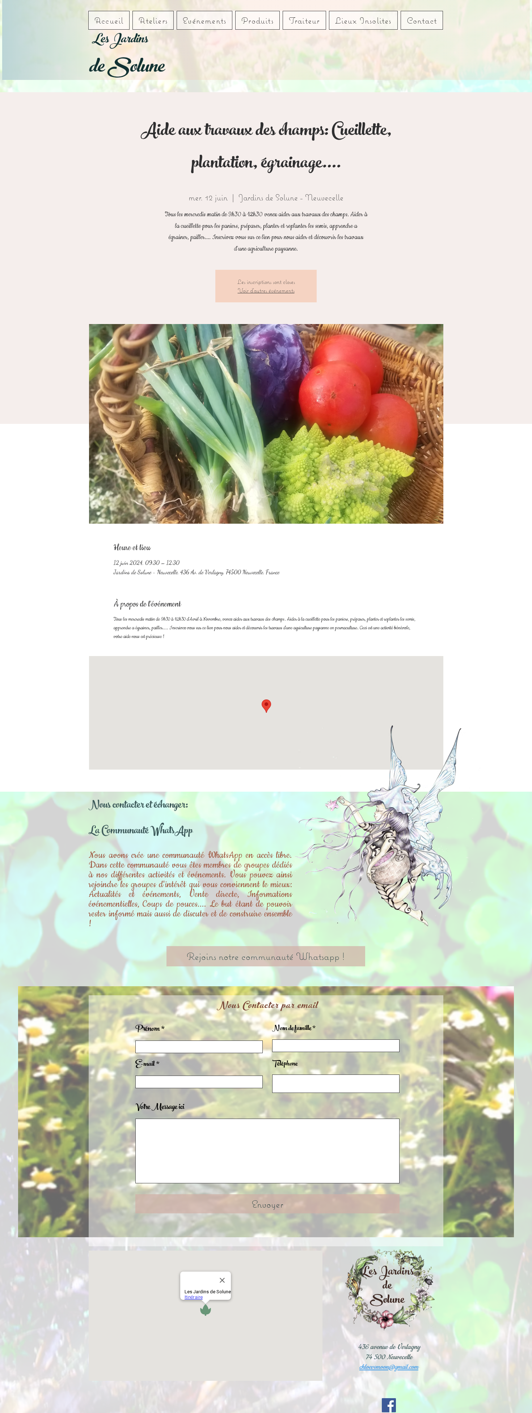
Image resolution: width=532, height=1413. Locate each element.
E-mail (145, 1065)
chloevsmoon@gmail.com (388, 1367)
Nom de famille (291, 1029)
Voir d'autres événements (266, 290)
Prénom (147, 1029)
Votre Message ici (159, 1108)
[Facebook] (389, 1405)
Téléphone (284, 1064)
